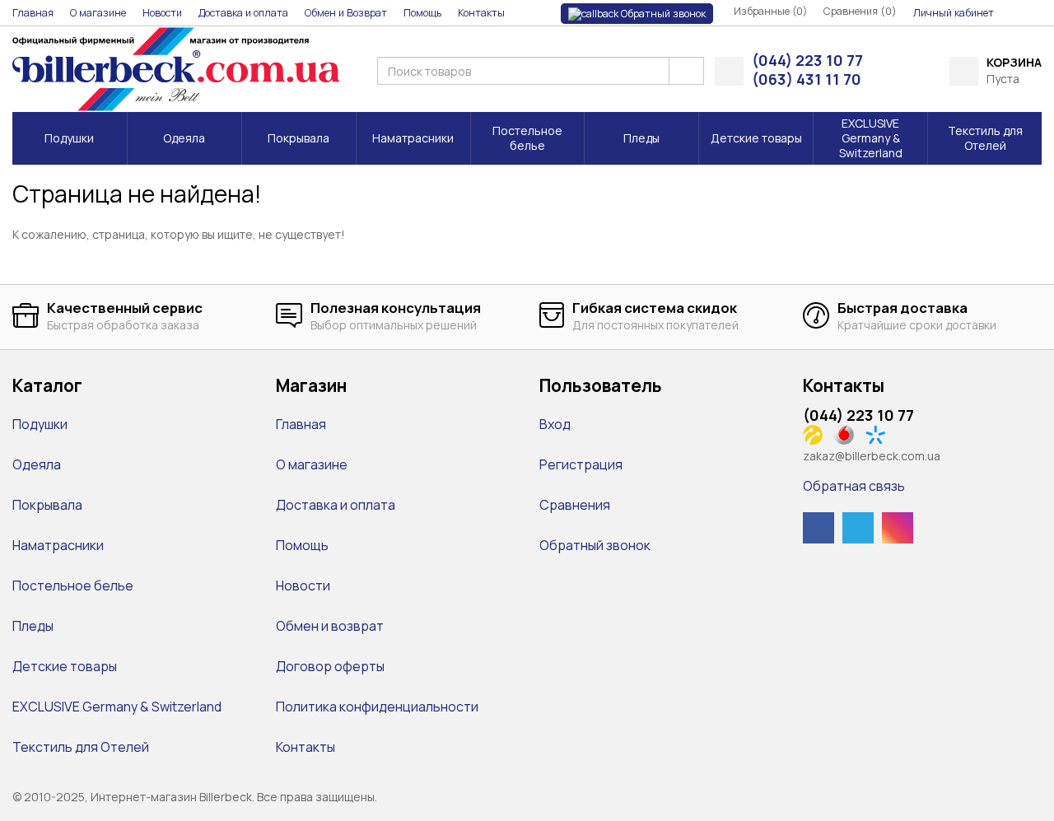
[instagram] (897, 527)
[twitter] (858, 527)
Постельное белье (72, 585)
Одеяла (36, 464)
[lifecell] (817, 433)
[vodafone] (848, 433)
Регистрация (581, 464)
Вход (555, 424)
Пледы (33, 626)
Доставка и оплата (335, 505)
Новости (303, 585)
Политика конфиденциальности (377, 706)
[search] (686, 71)
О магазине (311, 464)
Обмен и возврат (330, 626)
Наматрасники (58, 545)
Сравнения (574, 505)
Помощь (302, 545)
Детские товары (64, 666)
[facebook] (818, 527)
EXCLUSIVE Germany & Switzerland (117, 706)
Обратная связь (854, 486)
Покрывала (47, 505)
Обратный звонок (662, 14)
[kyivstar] (879, 433)
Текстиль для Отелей (80, 747)
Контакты (305, 747)
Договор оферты (330, 666)
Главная (301, 424)
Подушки (40, 424)
